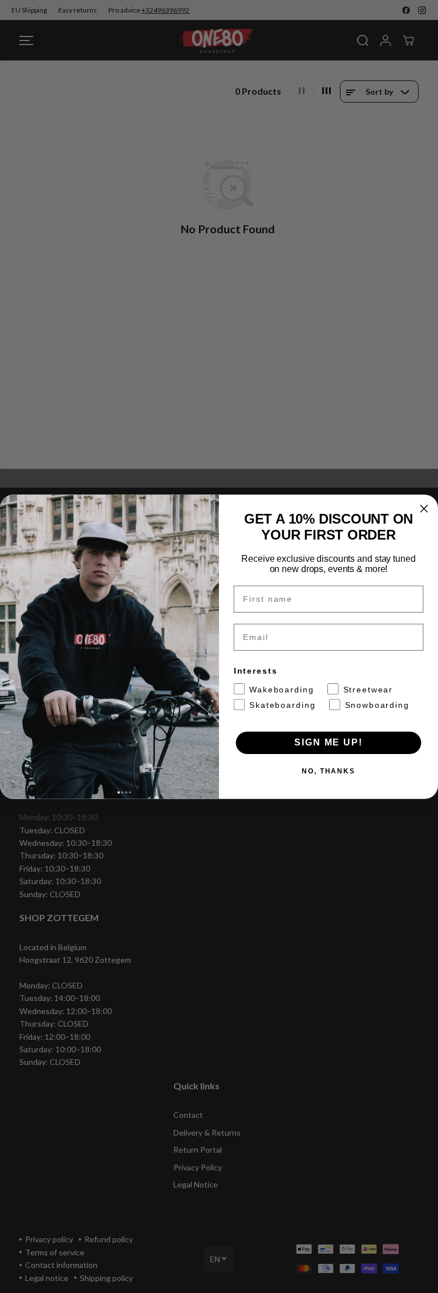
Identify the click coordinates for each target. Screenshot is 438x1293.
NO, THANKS (328, 771)
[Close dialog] (424, 508)
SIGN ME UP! (328, 742)
